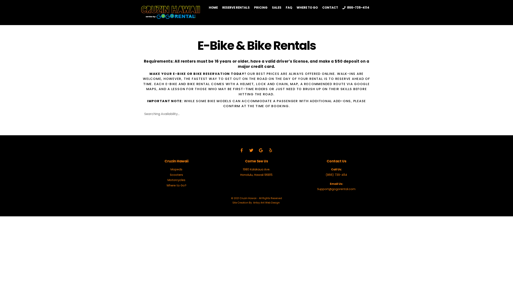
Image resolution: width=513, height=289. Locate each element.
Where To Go (307, 7)
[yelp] (271, 150)
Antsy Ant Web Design (266, 202)
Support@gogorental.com (336, 189)
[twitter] (251, 150)
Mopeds (176, 169)
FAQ (289, 7)
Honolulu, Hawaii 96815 (256, 175)
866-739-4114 (357, 7)
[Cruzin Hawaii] (170, 17)
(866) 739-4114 (336, 175)
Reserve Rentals (236, 7)
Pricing (261, 7)
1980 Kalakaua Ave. (256, 169)
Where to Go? (176, 185)
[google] (261, 150)
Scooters (176, 175)
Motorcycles (176, 180)
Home (213, 7)
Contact (330, 7)
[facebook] (242, 150)
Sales (276, 7)
